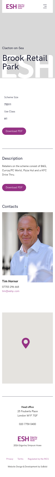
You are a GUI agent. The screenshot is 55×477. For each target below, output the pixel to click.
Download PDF (14, 131)
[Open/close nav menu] (45, 6)
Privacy (9, 459)
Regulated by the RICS (38, 459)
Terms (20, 459)
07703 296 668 (10, 286)
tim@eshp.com (10, 291)
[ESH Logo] (15, 6)
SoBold (44, 466)
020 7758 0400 (27, 424)
